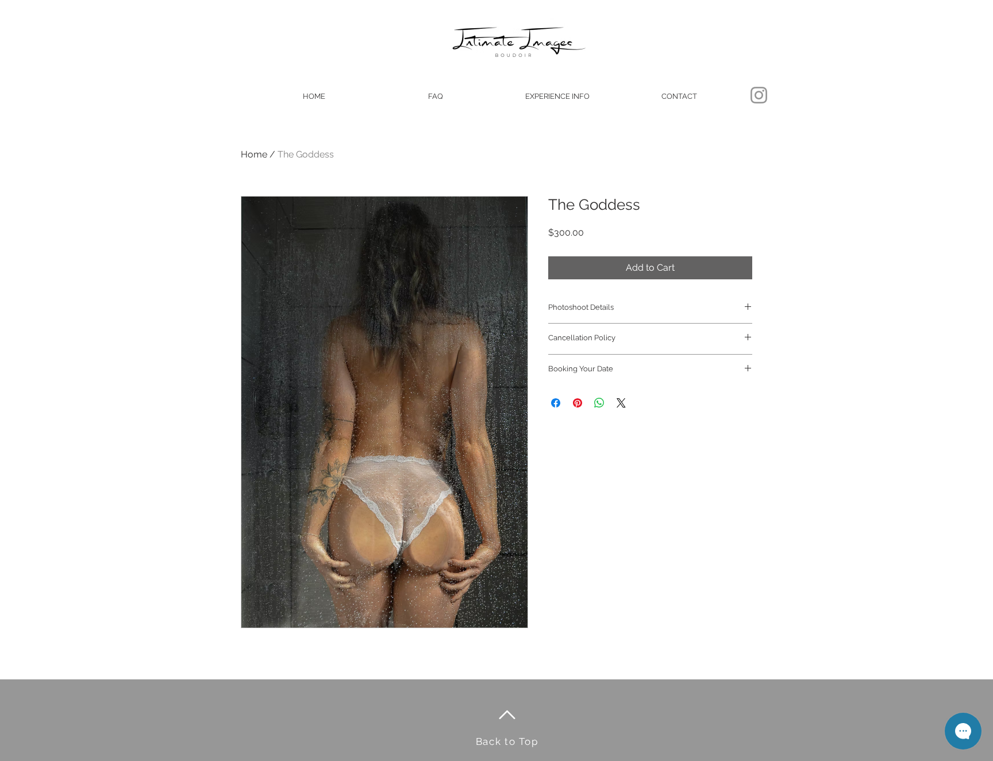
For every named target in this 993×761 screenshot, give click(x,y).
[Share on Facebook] (556, 403)
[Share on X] (621, 403)
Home (254, 154)
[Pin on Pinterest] (577, 403)
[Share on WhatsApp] (599, 403)
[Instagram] (759, 95)
